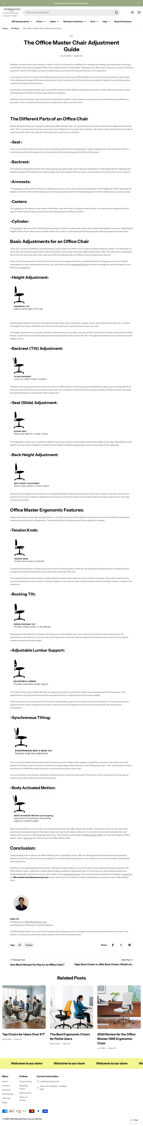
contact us (25, 267)
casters (17, 208)
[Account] (132, 12)
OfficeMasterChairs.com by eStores (25, 1119)
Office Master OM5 (93, 835)
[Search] (116, 12)
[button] (4, 3)
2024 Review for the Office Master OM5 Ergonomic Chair (116, 1038)
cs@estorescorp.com (49, 1081)
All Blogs (15, 28)
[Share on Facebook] (112, 945)
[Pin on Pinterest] (129, 945)
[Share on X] (121, 945)
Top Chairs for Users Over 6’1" (23, 1034)
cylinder (17, 228)
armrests (18, 188)
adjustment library (79, 264)
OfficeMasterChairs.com (36, 922)
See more (27, 838)
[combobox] (71, 12)
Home (5, 28)
